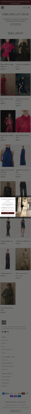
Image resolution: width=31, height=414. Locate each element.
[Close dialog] (30, 198)
